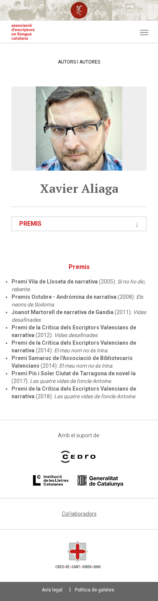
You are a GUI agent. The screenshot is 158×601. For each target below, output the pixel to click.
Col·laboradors (79, 514)
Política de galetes (94, 590)
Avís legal (52, 590)
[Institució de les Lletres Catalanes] (78, 481)
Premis (30, 223)
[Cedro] (78, 457)
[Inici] (23, 32)
